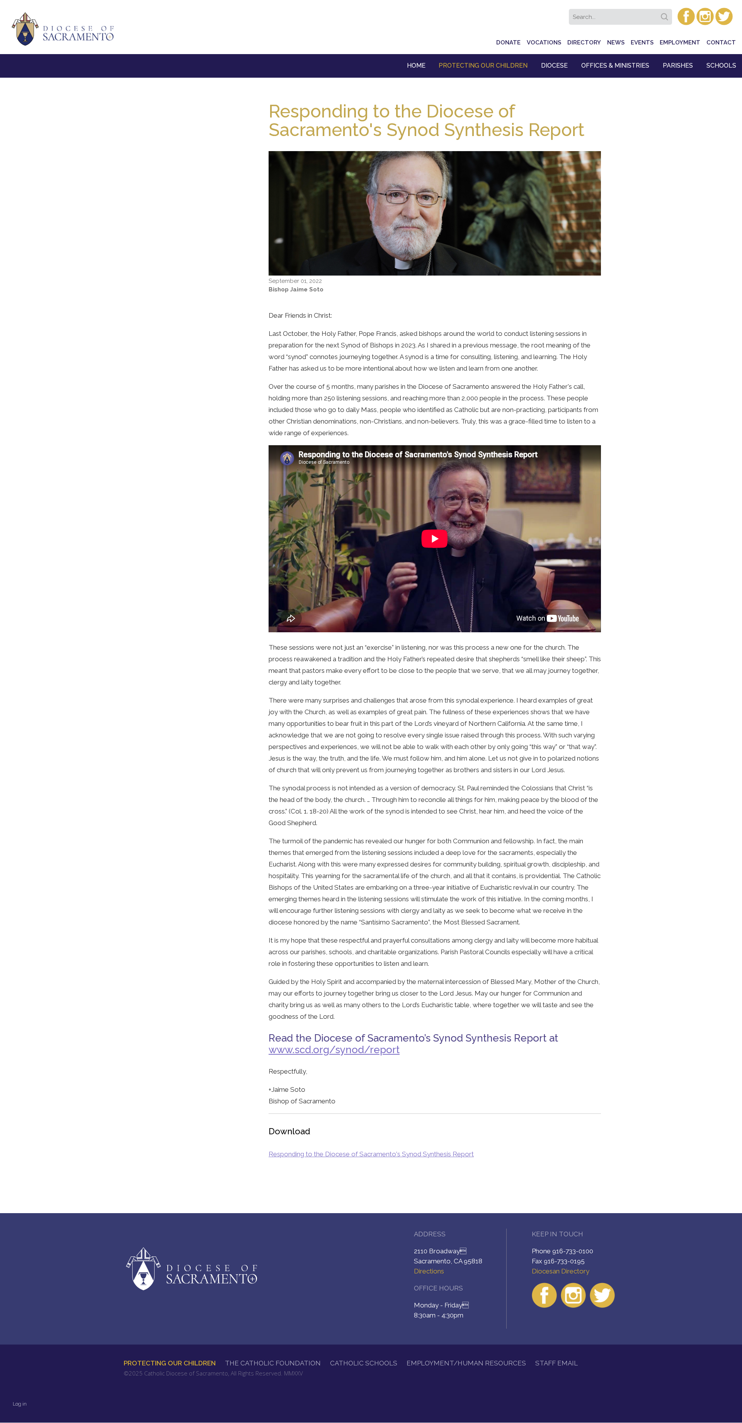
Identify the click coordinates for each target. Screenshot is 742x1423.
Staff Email (556, 1363)
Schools (721, 65)
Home (416, 65)
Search (666, 14)
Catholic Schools (363, 1363)
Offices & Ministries (615, 65)
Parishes (678, 65)
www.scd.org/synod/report (334, 1049)
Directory (584, 42)
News (616, 42)
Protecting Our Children (483, 65)
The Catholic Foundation (273, 1363)
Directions (429, 1271)
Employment (680, 42)
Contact (721, 42)
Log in (20, 1404)
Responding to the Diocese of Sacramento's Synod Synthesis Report (371, 1154)
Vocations (544, 42)
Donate (508, 42)
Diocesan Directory (560, 1271)
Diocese (554, 65)
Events (642, 42)
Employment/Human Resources (466, 1363)
